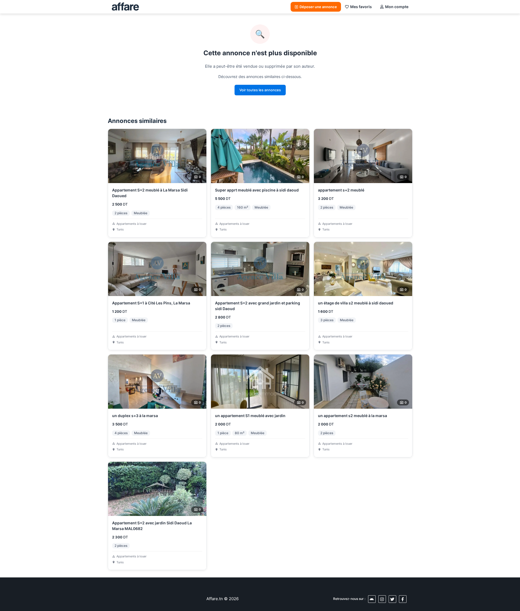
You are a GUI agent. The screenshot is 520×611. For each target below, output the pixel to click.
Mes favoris (361, 6)
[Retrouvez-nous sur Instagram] (382, 599)
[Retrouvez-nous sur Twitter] (392, 599)
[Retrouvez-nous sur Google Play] (372, 599)
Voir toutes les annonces (260, 90)
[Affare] (125, 7)
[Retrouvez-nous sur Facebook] (403, 599)
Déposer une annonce (318, 7)
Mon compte (396, 6)
